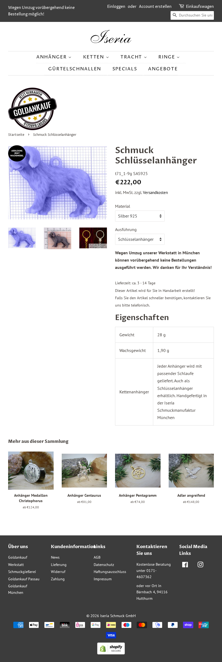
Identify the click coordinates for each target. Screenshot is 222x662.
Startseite (16, 135)
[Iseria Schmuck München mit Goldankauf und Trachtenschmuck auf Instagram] (200, 565)
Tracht (132, 57)
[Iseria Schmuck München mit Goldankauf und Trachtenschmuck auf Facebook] (185, 565)
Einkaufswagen (200, 6)
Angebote (163, 69)
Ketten (94, 57)
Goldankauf (17, 557)
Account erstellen (155, 6)
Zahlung (58, 579)
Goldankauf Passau (24, 579)
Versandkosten (155, 192)
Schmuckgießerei (22, 571)
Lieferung (59, 564)
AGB (97, 557)
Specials (124, 69)
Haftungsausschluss (110, 571)
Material (122, 206)
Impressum (103, 579)
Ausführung (126, 229)
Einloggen (116, 6)
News (55, 557)
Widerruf (58, 571)
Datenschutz (104, 564)
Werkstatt (16, 564)
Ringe (167, 57)
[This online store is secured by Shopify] (111, 653)
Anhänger (52, 57)
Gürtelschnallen (74, 69)
